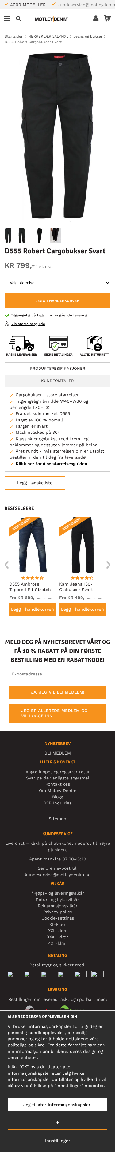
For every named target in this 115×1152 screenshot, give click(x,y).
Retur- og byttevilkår (57, 899)
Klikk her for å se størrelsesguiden (51, 463)
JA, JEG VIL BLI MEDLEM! (57, 692)
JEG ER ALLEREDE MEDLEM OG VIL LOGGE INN (54, 713)
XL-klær (57, 924)
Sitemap (57, 818)
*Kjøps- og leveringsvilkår (57, 893)
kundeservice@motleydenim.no (57, 874)
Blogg (57, 796)
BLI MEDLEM (57, 753)
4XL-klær (57, 943)
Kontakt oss (57, 784)
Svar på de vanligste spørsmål (57, 777)
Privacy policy (57, 911)
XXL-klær (57, 930)
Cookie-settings (57, 918)
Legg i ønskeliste (34, 482)
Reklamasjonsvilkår (58, 905)
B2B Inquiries (57, 802)
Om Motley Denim (57, 790)
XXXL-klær (57, 936)
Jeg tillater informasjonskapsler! (57, 1104)
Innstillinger (57, 1140)
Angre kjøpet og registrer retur (57, 771)
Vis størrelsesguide (28, 324)
